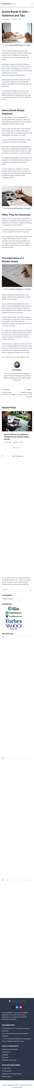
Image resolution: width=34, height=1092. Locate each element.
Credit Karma (6, 1052)
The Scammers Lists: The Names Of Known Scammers (16, 1030)
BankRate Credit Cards (9, 1060)
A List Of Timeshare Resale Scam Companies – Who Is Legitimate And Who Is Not (17, 1040)
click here (5, 173)
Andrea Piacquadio (16, 45)
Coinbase (5, 1055)
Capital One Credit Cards (10, 1049)
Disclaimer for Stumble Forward (12, 1074)
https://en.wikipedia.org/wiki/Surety (13, 75)
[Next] (29, 429)
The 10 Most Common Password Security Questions (15, 1035)
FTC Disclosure (6, 1071)
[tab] (13, 447)
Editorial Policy (6, 1076)
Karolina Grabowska (16, 208)
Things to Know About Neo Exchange (8, 392)
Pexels (28, 45)
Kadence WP (18, 1087)
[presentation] (17, 421)
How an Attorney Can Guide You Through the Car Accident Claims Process (16, 437)
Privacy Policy (6, 1068)
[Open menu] (32, 3)
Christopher (6, 19)
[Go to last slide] (4, 429)
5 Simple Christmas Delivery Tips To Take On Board (25, 393)
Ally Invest (5, 1057)
